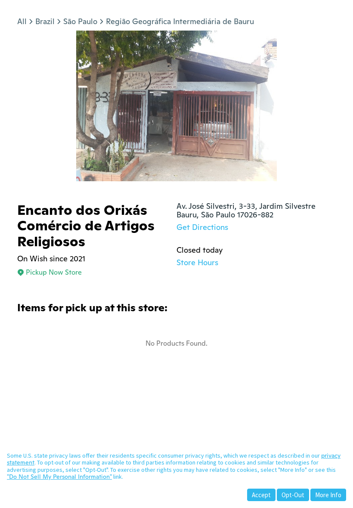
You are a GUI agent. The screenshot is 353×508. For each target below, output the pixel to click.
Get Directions (202, 227)
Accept (261, 495)
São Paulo (80, 21)
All (22, 21)
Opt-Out (293, 495)
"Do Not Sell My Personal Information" (59, 476)
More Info (328, 495)
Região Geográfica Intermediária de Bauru (180, 21)
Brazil (45, 21)
